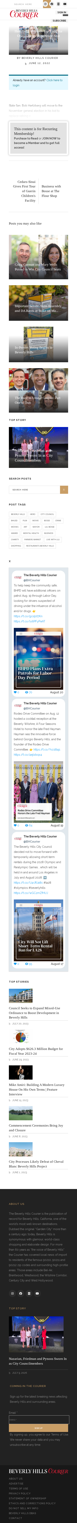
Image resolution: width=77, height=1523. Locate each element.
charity (15, 539)
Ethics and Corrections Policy (32, 1503)
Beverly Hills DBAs (22, 1513)
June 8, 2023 (19, 1136)
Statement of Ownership (27, 1498)
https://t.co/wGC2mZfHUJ (31, 893)
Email (13, 1412)
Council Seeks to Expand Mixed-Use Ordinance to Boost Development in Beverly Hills (34, 1013)
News (38, 44)
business (48, 533)
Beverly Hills (18, 514)
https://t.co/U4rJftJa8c (28, 882)
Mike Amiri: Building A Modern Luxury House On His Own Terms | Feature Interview (37, 1089)
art (25, 526)
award (14, 533)
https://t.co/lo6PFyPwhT (29, 621)
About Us (16, 1478)
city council (47, 514)
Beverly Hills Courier (40, 58)
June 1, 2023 (19, 1172)
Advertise (16, 1483)
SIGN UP (38, 1428)
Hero (32, 514)
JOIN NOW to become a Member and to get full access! (37, 143)
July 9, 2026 (19, 1373)
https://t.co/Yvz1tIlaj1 (47, 749)
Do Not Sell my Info (23, 1508)
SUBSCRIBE (59, 20)
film (25, 520)
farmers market (32, 539)
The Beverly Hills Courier (40, 578)
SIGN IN (61, 12)
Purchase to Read (26, 138)
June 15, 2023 (20, 1100)
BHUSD (14, 520)
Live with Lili (53, 539)
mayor (36, 526)
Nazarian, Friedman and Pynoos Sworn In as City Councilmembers (34, 455)
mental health (31, 533)
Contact (15, 1518)
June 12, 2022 (39, 63)
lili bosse (49, 526)
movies (14, 526)
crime (58, 520)
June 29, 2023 (20, 1059)
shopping (16, 545)
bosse (47, 520)
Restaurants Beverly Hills (40, 545)
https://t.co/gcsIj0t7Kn (28, 616)
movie (35, 520)
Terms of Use (18, 1488)
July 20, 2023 (20, 1023)
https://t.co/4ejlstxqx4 (28, 754)
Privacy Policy (20, 1493)
